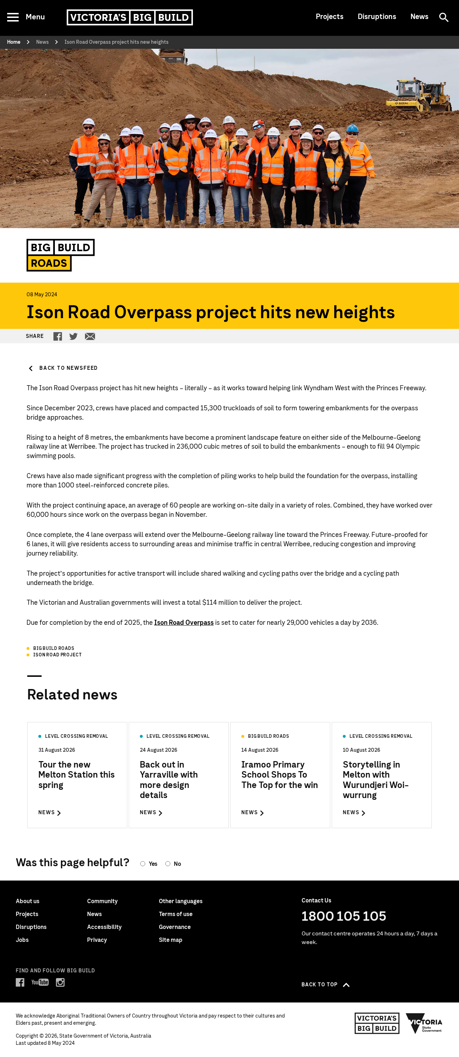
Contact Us (316, 900)
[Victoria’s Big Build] (130, 17)
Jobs (22, 940)
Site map (171, 940)
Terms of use (176, 914)
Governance (175, 927)
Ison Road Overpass (184, 623)
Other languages (181, 901)
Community (102, 901)
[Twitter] (73, 336)
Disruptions (377, 16)
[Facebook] (57, 336)
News (420, 16)
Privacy (97, 940)
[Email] (90, 336)
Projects (330, 16)
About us (27, 901)
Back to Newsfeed (68, 368)
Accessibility (104, 927)
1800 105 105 (344, 916)
